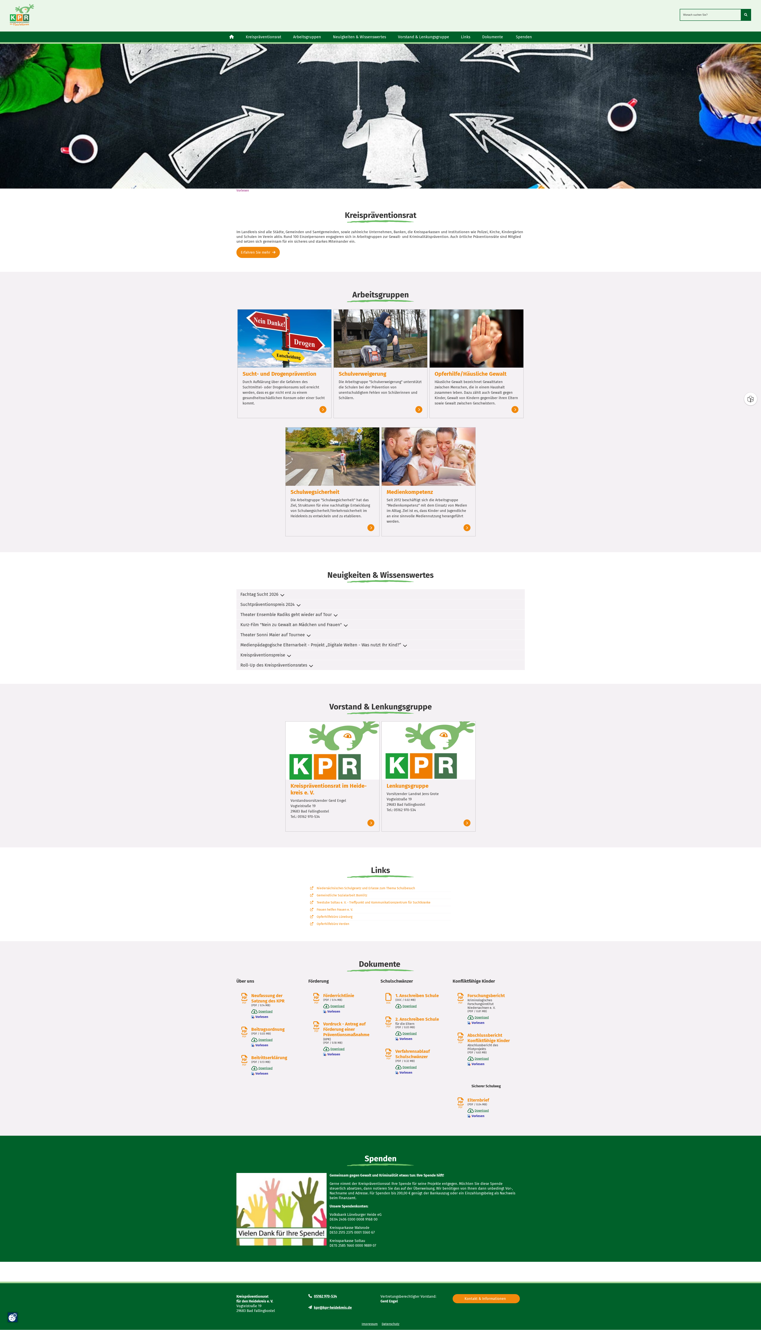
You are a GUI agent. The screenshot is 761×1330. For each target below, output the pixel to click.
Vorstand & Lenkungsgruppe (423, 36)
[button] (380, 594)
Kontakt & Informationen (485, 1298)
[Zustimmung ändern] (12, 1317)
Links (465, 36)
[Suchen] (746, 14)
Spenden (524, 36)
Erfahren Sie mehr (255, 252)
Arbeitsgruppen (307, 36)
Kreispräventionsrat (263, 36)
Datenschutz (390, 1324)
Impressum (370, 1324)
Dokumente (493, 36)
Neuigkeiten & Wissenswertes (359, 36)
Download (265, 1011)
